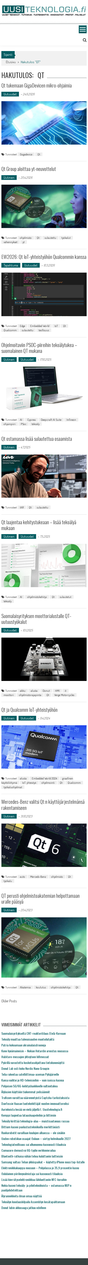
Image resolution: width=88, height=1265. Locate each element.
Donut (46, 690)
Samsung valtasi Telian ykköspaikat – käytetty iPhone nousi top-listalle (43, 1162)
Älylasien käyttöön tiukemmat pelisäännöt (25, 1091)
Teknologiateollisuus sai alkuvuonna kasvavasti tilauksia (33, 1144)
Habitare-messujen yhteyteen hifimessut (25, 1056)
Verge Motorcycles (64, 695)
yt (24, 242)
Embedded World (39, 326)
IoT (56, 326)
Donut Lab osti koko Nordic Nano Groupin (25, 1068)
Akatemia (25, 987)
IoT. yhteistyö (29, 782)
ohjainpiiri (10, 424)
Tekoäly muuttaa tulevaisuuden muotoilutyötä (27, 1039)
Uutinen (9, 177)
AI (21, 419)
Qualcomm (10, 330)
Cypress (31, 419)
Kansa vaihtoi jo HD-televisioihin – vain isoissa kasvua (32, 1080)
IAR (22, 507)
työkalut (66, 238)
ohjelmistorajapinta (30, 695)
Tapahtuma (11, 265)
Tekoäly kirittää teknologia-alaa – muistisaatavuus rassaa (35, 1121)
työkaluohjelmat (13, 787)
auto (22, 876)
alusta (34, 690)
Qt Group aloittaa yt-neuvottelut (28, 168)
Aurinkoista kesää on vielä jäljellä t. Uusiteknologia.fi (31, 1109)
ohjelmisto (26, 238)
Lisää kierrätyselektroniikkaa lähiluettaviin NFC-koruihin (34, 1179)
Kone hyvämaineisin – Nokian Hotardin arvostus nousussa (34, 1050)
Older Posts (9, 1001)
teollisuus (44, 330)
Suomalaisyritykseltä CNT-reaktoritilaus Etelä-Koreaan (33, 1033)
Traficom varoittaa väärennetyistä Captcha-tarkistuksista (35, 1097)
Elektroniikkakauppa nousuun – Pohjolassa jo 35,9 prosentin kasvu (40, 1167)
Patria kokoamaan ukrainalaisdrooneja (23, 1045)
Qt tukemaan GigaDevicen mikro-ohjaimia (36, 85)
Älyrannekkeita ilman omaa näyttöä (21, 1195)
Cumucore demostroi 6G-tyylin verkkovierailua (28, 1150)
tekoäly (35, 424)
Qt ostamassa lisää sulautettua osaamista (36, 438)
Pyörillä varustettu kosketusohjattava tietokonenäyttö (32, 1062)
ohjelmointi (48, 782)
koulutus (41, 987)
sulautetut (65, 597)
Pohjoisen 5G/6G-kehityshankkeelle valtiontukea (29, 1086)
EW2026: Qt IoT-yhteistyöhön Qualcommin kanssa (43, 256)
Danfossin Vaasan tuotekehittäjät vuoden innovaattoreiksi (35, 1103)
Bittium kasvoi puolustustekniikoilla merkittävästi (30, 1126)
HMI (57, 690)
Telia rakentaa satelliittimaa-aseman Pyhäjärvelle (30, 1074)
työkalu (8, 881)
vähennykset (10, 242)
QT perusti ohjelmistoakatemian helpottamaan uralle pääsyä (40, 898)
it (65, 690)
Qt (38, 154)
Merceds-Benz (38, 876)
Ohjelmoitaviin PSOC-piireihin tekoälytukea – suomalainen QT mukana (39, 347)
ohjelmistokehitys (37, 597)
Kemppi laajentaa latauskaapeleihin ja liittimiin (28, 1115)
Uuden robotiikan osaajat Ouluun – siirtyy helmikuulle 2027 (36, 1138)
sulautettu (50, 238)
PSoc (23, 424)
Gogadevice (26, 154)
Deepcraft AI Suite (51, 419)
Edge (22, 326)
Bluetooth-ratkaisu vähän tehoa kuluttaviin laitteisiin (32, 1156)
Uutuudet (10, 94)
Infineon (71, 419)
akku (22, 690)
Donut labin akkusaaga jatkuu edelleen (23, 1207)
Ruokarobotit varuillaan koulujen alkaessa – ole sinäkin (33, 1132)
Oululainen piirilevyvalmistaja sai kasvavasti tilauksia (32, 1173)
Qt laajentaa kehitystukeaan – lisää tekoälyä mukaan (38, 524)
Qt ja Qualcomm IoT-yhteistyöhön (29, 709)
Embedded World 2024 (44, 778)
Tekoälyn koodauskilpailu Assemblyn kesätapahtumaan (33, 1201)
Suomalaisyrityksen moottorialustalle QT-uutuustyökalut (36, 618)
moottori (9, 695)
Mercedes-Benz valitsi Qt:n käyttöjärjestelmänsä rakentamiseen (43, 804)
